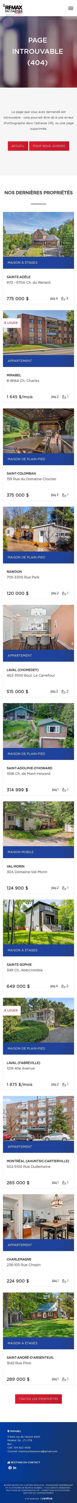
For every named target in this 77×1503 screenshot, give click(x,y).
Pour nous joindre (49, 146)
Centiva (46, 1498)
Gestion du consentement (38, 1493)
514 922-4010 (22, 1448)
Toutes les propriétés (38, 1399)
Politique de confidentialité (22, 1490)
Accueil (18, 146)
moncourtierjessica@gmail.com (37, 1451)
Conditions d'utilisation (55, 1490)
